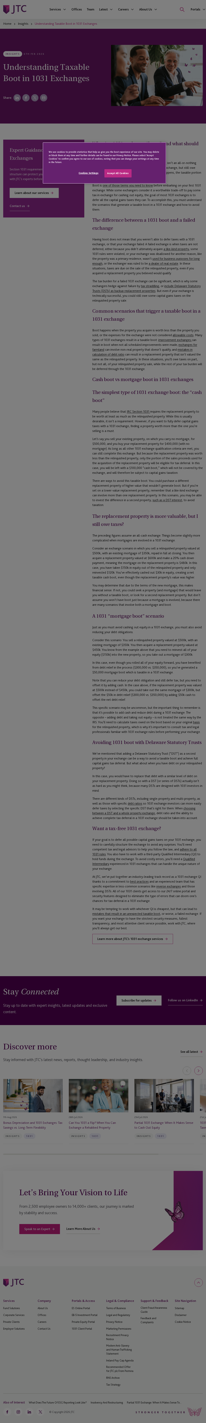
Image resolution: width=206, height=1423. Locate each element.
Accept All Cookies (118, 173)
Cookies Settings (88, 173)
